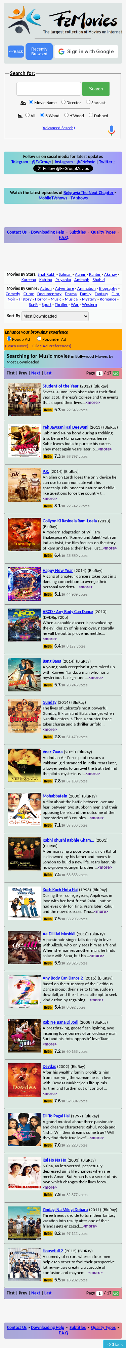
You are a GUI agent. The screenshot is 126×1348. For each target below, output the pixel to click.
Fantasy (101, 294)
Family (85, 294)
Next (35, 373)
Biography (108, 288)
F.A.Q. (64, 238)
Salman (65, 274)
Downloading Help (47, 232)
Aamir (80, 274)
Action (46, 288)
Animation (86, 288)
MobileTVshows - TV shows (63, 198)
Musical (72, 299)
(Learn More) (16, 346)
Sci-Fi (33, 305)
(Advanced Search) (58, 128)
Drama (71, 294)
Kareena (29, 280)
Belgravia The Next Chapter (89, 193)
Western (89, 305)
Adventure (64, 288)
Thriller (61, 305)
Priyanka (63, 280)
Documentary (49, 294)
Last (48, 373)
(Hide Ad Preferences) (51, 346)
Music (56, 299)
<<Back (16, 51)
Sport (46, 305)
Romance (108, 299)
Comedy (13, 294)
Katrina (45, 280)
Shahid (99, 280)
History (25, 299)
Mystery (89, 299)
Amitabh (81, 280)
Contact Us (17, 232)
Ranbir (95, 274)
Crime (29, 294)
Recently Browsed (39, 51)
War (75, 305)
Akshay (110, 274)
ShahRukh (46, 274)
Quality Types (103, 232)
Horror (41, 299)
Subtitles (78, 232)
